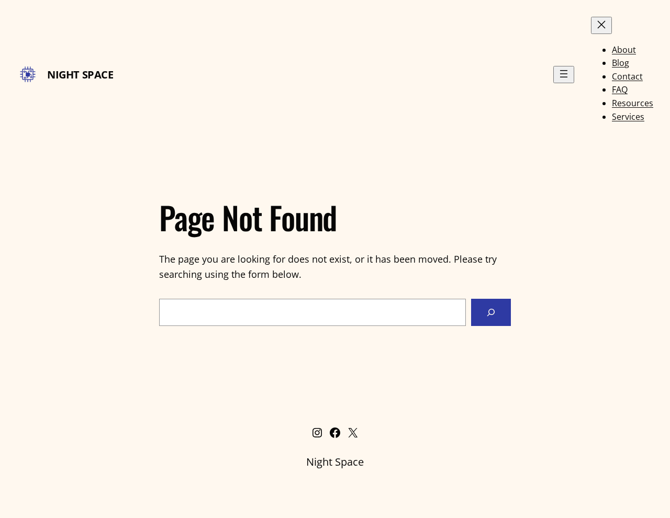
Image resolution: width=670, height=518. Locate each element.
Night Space (80, 74)
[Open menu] (563, 74)
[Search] (491, 312)
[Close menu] (601, 25)
